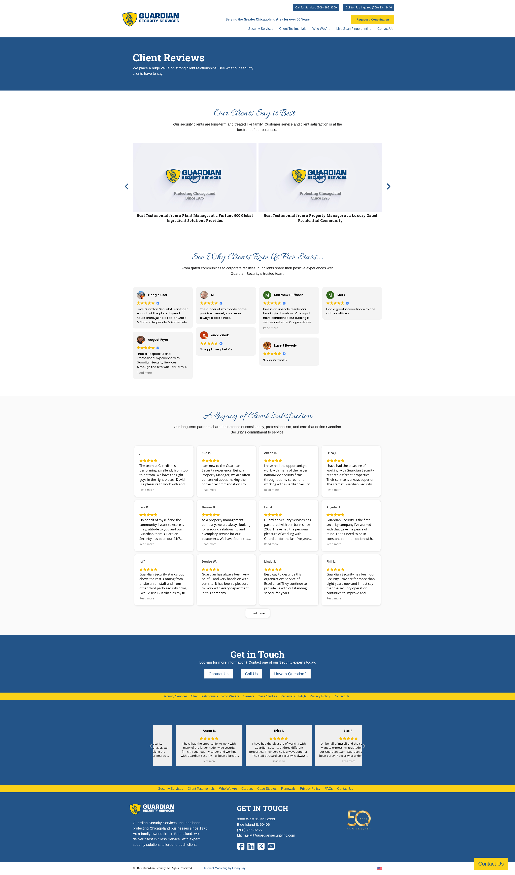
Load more (257, 613)
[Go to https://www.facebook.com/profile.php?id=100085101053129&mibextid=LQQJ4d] (241, 846)
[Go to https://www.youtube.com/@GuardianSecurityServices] (271, 846)
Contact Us (491, 864)
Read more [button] (144, 373)
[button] (127, 186)
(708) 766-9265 (249, 830)
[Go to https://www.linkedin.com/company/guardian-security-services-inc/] (251, 846)
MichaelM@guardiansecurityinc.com (266, 835)
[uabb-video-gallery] (194, 177)
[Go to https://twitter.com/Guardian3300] (261, 846)
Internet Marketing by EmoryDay (224, 868)
